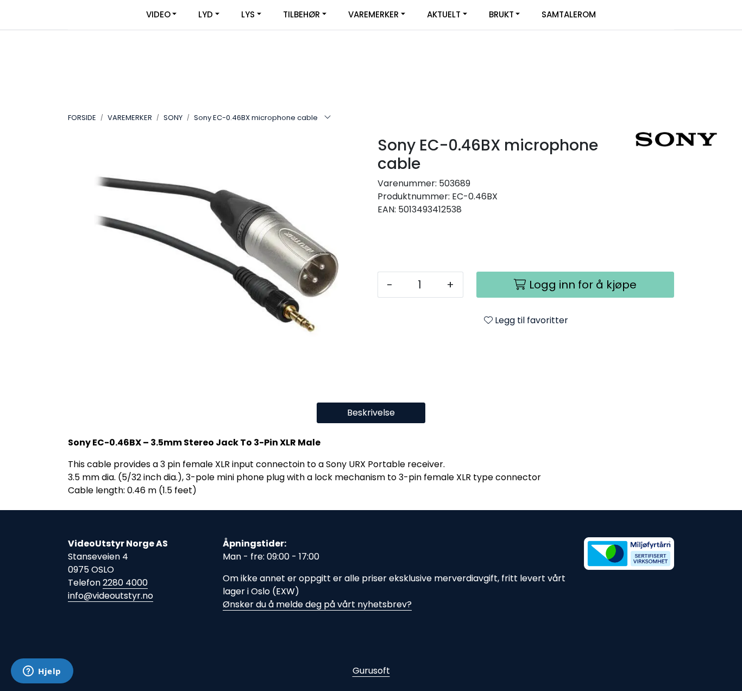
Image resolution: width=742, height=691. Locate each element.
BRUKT (501, 14)
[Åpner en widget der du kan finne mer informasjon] (42, 672)
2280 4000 (125, 582)
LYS (248, 14)
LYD (205, 14)
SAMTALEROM (569, 14)
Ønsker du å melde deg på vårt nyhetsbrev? (317, 604)
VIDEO (158, 14)
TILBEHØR (301, 14)
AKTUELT (444, 14)
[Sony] (655, 139)
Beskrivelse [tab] (371, 412)
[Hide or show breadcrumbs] (327, 118)
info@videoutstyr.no (110, 595)
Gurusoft (371, 670)
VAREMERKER (373, 14)
